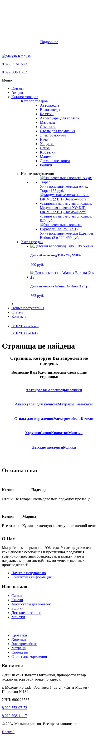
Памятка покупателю (28, 573)
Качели (46, 139)
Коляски (47, 114)
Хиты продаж (32, 242)
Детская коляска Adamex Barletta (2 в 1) (58, 286)
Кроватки (48, 152)
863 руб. (37, 296)
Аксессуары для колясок (59, 118)
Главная (17, 88)
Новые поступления (27, 308)
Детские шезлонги (55, 161)
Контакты (19, 316)
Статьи (17, 312)
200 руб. (37, 265)
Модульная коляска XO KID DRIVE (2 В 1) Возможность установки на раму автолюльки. (66, 214)
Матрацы (47, 122)
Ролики (46, 165)
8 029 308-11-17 (14, 72)
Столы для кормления (57, 131)
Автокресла (49, 105)
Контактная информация (31, 577)
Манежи (47, 156)
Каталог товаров (24, 97)
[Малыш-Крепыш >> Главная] (16, 56)
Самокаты (48, 127)
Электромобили (53, 135)
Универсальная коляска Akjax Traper (64, 188)
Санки (45, 148)
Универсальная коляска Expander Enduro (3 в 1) (66, 235)
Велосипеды (50, 110)
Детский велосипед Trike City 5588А (55, 255)
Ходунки (47, 144)
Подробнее (49, 42)
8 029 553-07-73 (14, 64)
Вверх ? (8, 732)
